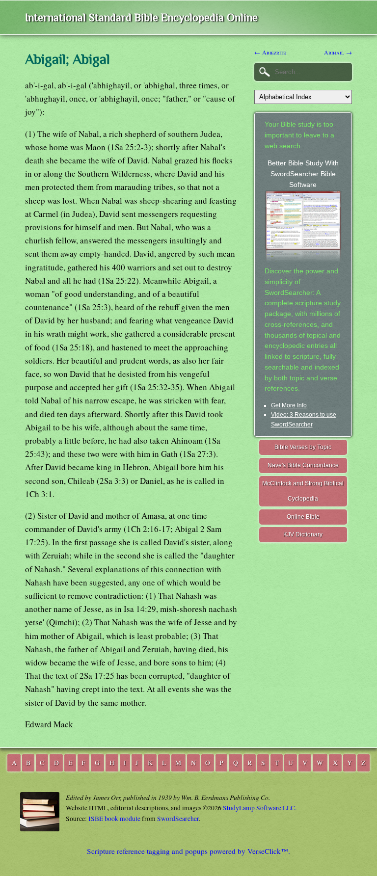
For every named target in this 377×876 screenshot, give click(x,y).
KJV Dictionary (303, 534)
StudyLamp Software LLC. (259, 807)
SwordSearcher (178, 818)
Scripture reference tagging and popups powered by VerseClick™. (188, 851)
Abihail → (338, 52)
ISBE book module (114, 818)
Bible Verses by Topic (302, 447)
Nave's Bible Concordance (303, 465)
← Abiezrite (270, 52)
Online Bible (303, 516)
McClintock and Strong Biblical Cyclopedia (303, 491)
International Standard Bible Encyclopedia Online (141, 17)
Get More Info (289, 405)
